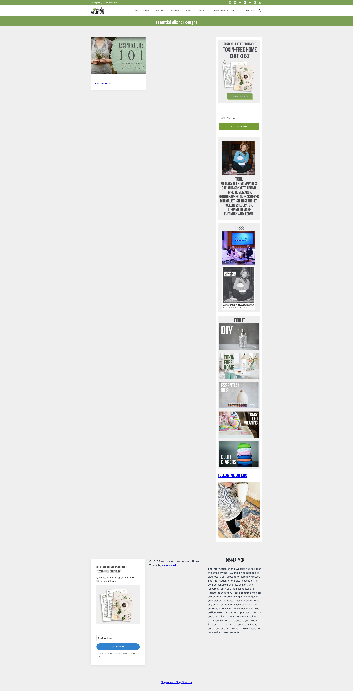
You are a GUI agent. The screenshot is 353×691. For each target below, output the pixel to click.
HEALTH (160, 10)
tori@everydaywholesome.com (106, 2)
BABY (188, 10)
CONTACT (249, 10)
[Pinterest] (230, 2)
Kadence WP (169, 565)
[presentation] (118, 55)
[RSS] (254, 2)
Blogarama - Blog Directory (176, 682)
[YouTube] (249, 2)
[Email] (259, 2)
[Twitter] (239, 2)
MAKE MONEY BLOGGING (225, 10)
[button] (118, 604)
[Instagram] (244, 2)
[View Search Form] (259, 10)
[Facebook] (234, 2)
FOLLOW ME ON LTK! (232, 475)
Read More (103, 83)
